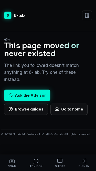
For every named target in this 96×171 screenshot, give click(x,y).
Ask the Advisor (30, 95)
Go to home (72, 109)
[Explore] (87, 15)
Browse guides (29, 109)
